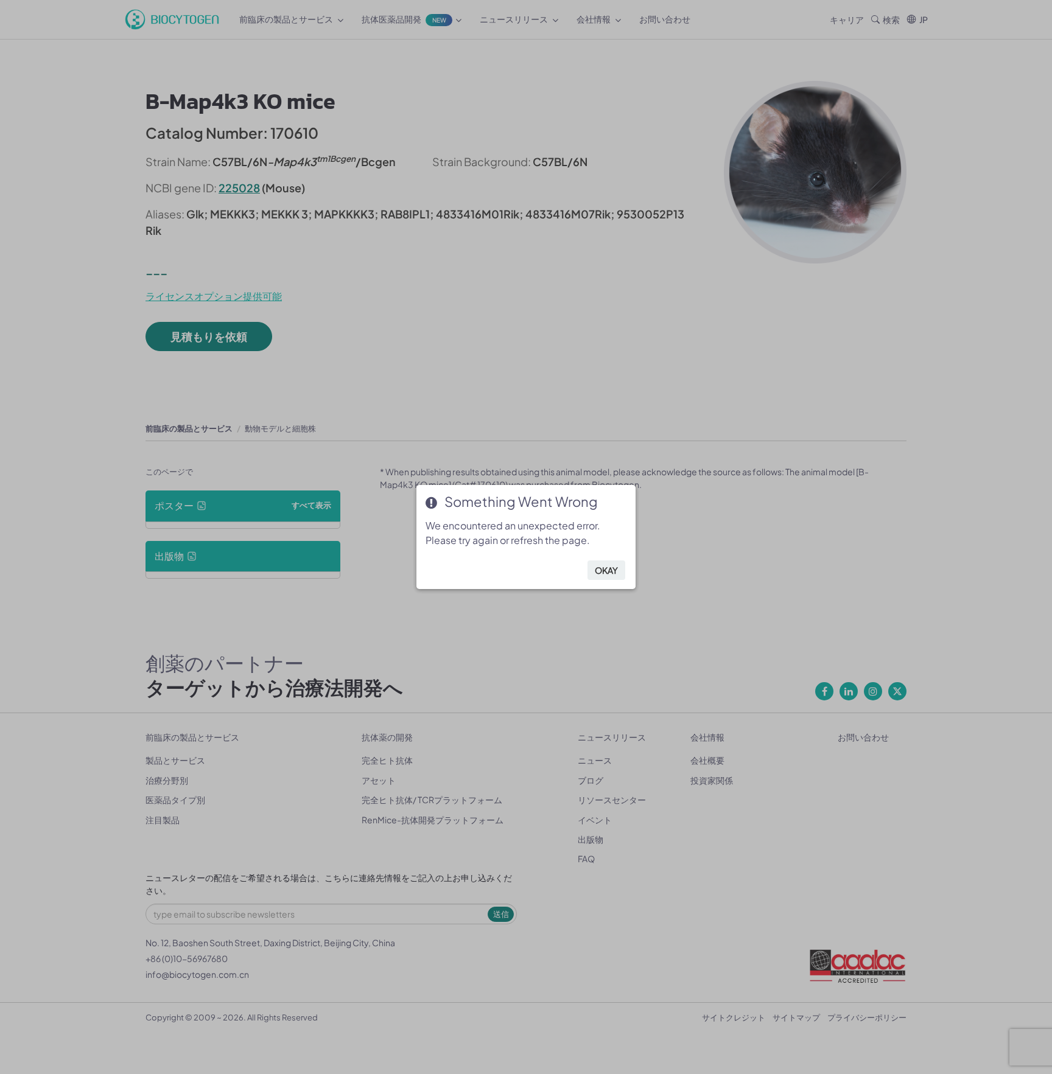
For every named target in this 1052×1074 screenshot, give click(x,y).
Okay (606, 570)
